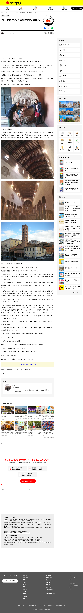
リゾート (65, 70)
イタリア (12, 12)
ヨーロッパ (6, 12)
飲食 (62, 135)
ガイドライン (71, 581)
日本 (64, 91)
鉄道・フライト (70, 150)
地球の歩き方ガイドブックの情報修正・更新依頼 (17, 533)
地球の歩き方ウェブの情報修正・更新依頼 (16, 531)
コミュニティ (64, 9)
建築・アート (70, 135)
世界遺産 (70, 142)
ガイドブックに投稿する (74, 585)
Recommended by (47, 437)
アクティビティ (62, 149)
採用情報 (70, 587)
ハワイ (64, 65)
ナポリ (17, 12)
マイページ (49, 591)
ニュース (48, 582)
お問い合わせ (71, 590)
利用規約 (70, 579)
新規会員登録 (50, 589)
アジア (64, 76)
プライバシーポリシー (73, 577)
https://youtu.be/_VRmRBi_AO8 (28, 364)
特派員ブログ (36, 9)
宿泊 (77, 135)
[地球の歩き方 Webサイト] (13, 3)
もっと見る (76, 292)
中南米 (64, 55)
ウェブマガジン (21, 9)
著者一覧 (48, 584)
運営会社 (70, 575)
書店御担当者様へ (72, 583)
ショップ (77, 149)
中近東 (64, 81)
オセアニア (66, 60)
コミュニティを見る (77, 8)
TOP (2, 12)
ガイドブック (50, 9)
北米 (64, 50)
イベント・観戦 (62, 142)
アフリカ (65, 86)
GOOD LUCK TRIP (50, 593)
